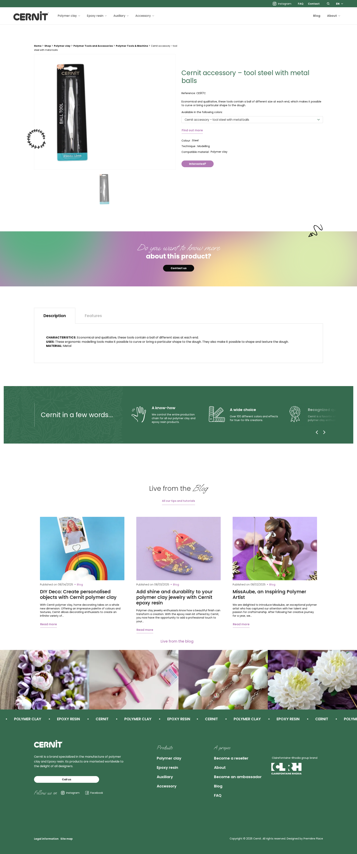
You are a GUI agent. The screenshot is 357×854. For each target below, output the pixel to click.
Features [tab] (93, 315)
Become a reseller (231, 758)
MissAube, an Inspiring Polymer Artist (269, 594)
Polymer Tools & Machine (132, 45)
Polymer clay (67, 16)
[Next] (324, 432)
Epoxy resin (95, 16)
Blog (316, 16)
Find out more (192, 130)
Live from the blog (177, 641)
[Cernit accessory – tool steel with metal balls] (104, 112)
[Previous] (317, 432)
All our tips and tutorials (178, 501)
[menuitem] (301, 3)
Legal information (46, 839)
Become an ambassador (238, 776)
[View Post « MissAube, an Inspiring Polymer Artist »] (275, 548)
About (332, 16)
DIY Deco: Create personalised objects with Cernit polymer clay (78, 594)
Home (37, 45)
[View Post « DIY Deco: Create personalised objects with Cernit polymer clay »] (82, 548)
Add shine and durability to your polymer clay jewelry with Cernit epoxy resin (174, 597)
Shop (47, 45)
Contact (314, 3)
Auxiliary (119, 16)
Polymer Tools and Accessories (93, 45)
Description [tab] (55, 315)
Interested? (197, 164)
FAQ (300, 3)
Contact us (178, 268)
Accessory (143, 16)
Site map (66, 839)
